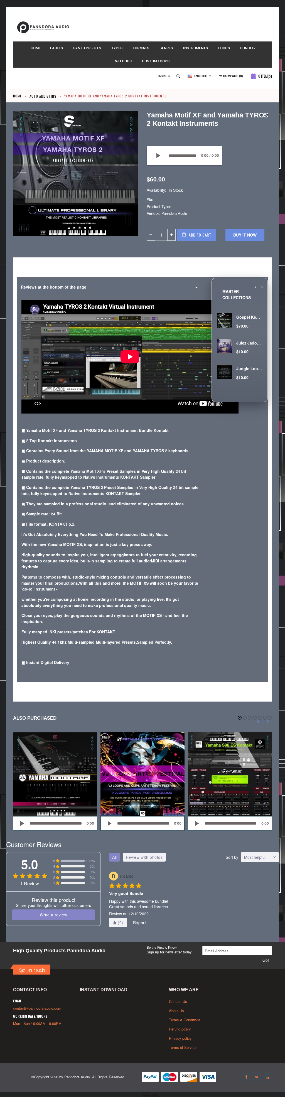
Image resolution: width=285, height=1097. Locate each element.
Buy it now (245, 235)
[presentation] (255, 287)
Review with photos (144, 857)
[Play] (158, 156)
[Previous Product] (261, 114)
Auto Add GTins (43, 96)
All (114, 857)
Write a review (53, 915)
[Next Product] (267, 114)
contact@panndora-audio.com (37, 1008)
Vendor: (153, 213)
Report (139, 922)
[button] (239, 717)
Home (17, 96)
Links (161, 75)
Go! (265, 960)
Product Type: (159, 206)
